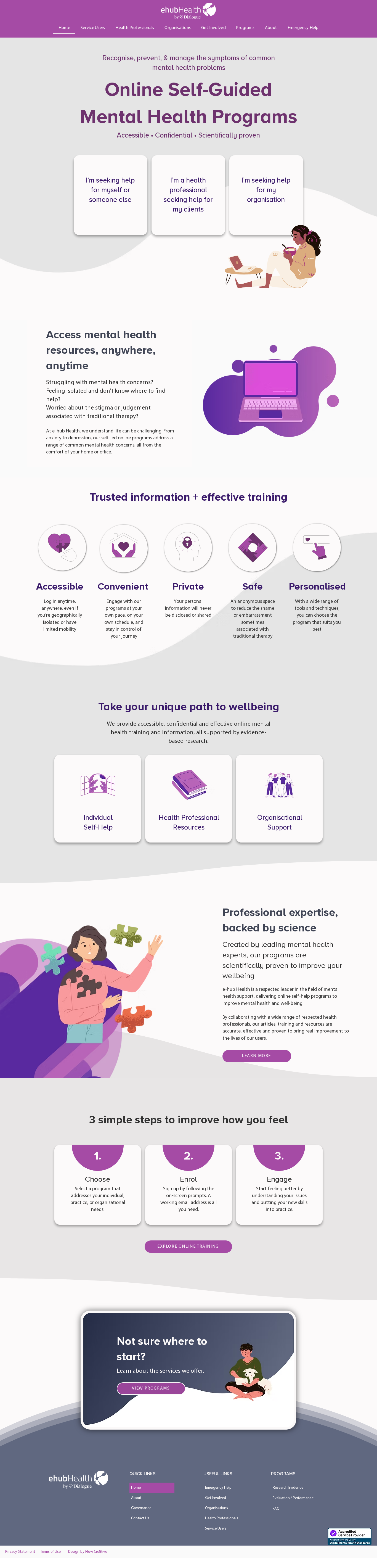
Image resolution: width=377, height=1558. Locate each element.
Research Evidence (288, 1488)
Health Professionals (221, 1518)
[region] (110, 195)
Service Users (215, 1529)
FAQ (276, 1509)
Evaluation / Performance (293, 1498)
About (136, 1498)
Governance (141, 1508)
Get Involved (215, 1498)
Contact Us (140, 1518)
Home (136, 1488)
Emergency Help (218, 1488)
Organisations (216, 1508)
